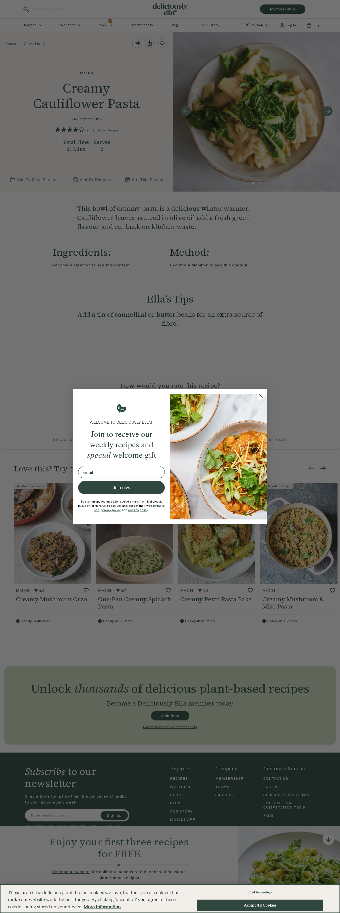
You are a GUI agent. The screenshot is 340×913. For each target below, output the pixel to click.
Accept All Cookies (260, 905)
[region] (170, 898)
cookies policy (138, 510)
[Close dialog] (260, 395)
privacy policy (110, 510)
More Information (102, 907)
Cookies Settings (260, 892)
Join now (121, 487)
